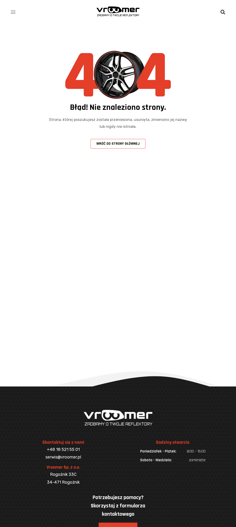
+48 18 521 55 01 (63, 449)
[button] (223, 11)
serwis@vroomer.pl (63, 457)
